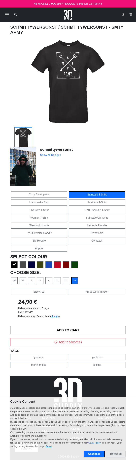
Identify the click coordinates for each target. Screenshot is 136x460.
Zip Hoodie (39, 240)
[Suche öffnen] (15, 14)
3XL (74, 280)
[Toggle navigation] (7, 14)
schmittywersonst (34, 27)
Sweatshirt (97, 233)
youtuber (97, 357)
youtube (39, 357)
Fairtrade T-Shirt (96, 202)
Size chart (39, 291)
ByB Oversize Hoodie (39, 233)
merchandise (38, 364)
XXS (14, 280)
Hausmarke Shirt (39, 202)
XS (23, 280)
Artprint (39, 248)
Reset (49, 446)
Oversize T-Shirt (39, 210)
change (55, 316)
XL (57, 280)
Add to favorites (70, 342)
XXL (66, 280)
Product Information (96, 291)
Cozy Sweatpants (39, 194)
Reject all (116, 453)
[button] (130, 15)
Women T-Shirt (39, 217)
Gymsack (96, 240)
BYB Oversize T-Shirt (96, 210)
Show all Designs (50, 155)
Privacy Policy (93, 442)
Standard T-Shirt (96, 194)
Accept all (94, 454)
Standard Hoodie (39, 225)
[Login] (123, 15)
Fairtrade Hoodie (97, 225)
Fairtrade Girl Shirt (97, 217)
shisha (97, 364)
